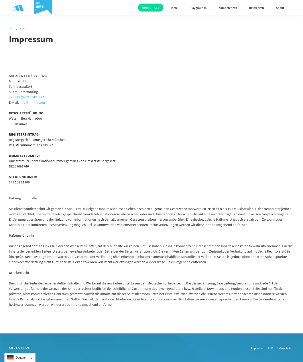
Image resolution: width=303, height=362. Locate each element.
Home (174, 8)
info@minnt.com (32, 102)
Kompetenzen (227, 8)
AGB (270, 348)
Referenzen (256, 8)
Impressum (257, 348)
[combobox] (19, 357)
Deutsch (21, 357)
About (280, 8)
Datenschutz (284, 348)
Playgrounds (198, 8)
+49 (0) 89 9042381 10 (30, 97)
